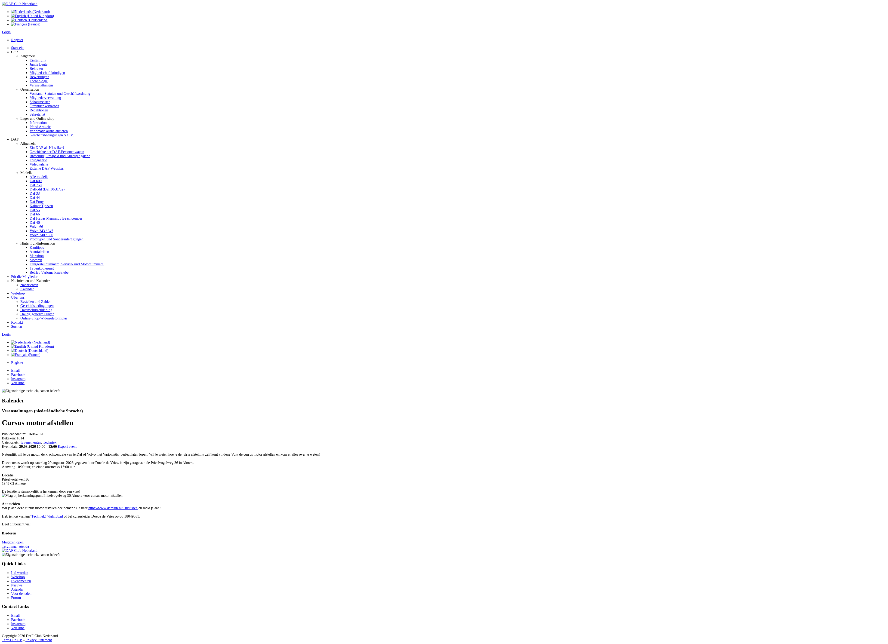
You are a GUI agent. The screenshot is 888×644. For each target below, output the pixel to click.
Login (6, 32)
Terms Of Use (12, 640)
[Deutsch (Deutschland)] (29, 20)
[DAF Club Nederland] (19, 4)
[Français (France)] (25, 24)
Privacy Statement (38, 640)
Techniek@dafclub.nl (47, 516)
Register (17, 40)
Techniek (49, 442)
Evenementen (31, 442)
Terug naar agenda (15, 546)
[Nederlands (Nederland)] (30, 12)
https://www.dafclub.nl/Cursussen (113, 508)
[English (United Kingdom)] (32, 16)
